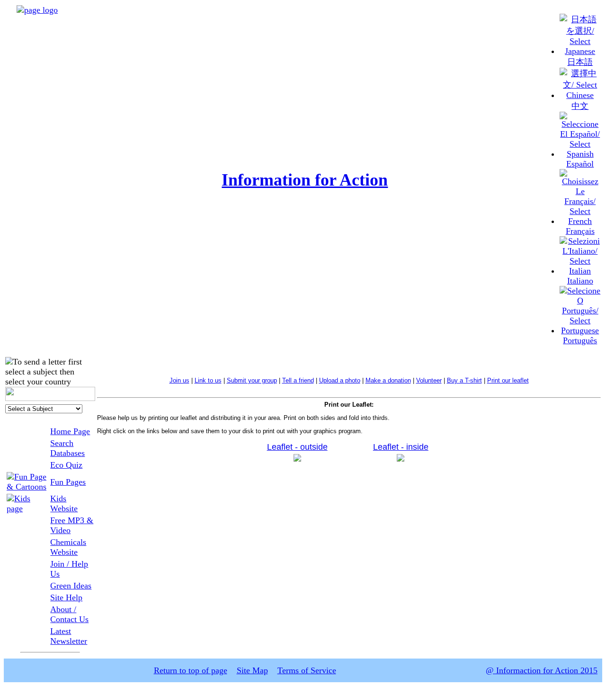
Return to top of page (190, 670)
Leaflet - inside (400, 447)
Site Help (66, 597)
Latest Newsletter (68, 636)
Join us (179, 380)
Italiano (580, 280)
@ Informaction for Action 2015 (541, 670)
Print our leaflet (508, 380)
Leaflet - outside (297, 447)
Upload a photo (339, 380)
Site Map (252, 670)
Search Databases (67, 448)
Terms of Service (306, 670)
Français (580, 231)
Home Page (70, 431)
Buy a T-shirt (464, 380)
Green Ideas (70, 585)
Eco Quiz (66, 465)
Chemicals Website (68, 547)
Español (580, 164)
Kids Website (64, 503)
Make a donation (388, 380)
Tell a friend (298, 380)
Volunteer (429, 380)
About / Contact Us (69, 614)
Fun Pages (68, 482)
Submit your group (252, 380)
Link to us (208, 380)
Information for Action (305, 179)
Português (580, 340)
